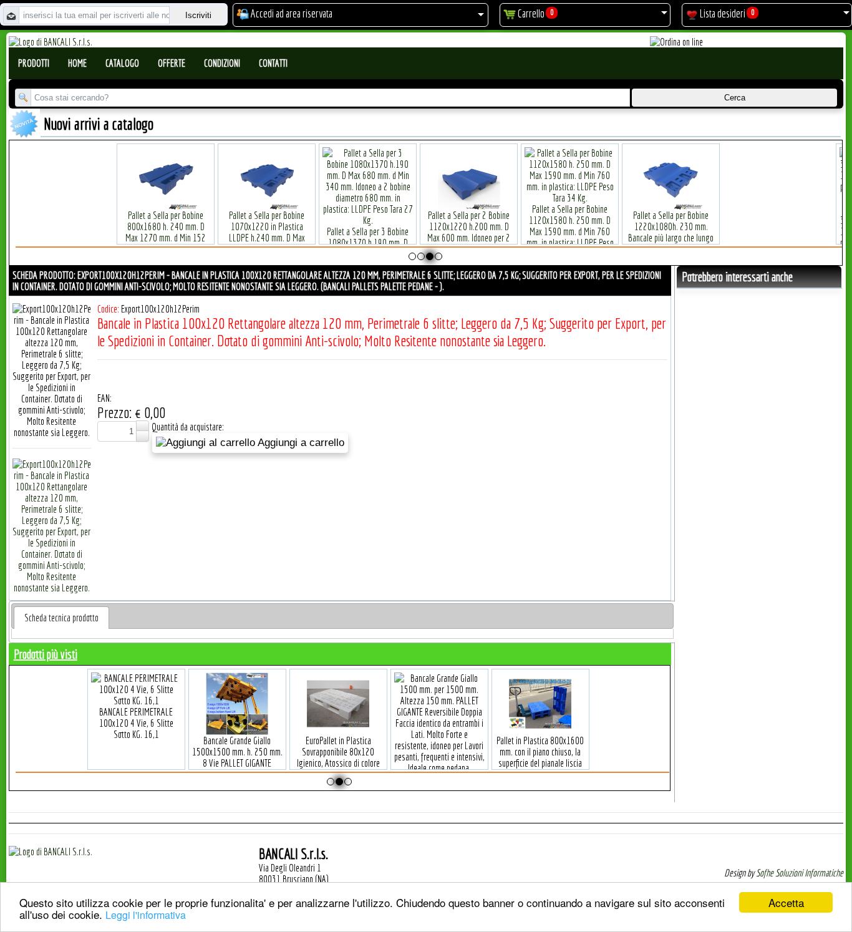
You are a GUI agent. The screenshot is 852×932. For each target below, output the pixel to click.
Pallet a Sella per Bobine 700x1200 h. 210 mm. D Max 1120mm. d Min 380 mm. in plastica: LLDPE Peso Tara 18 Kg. (394, 231)
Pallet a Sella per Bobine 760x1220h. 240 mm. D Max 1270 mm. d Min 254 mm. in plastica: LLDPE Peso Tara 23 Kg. (596, 231)
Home (77, 63)
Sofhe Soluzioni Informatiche (799, 872)
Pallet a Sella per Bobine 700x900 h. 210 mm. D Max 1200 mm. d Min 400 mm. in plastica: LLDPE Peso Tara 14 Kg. (495, 231)
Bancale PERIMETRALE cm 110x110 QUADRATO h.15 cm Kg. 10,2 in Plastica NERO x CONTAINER (473, 739)
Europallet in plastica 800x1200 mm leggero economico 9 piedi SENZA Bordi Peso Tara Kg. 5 (372, 739)
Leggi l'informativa (145, 915)
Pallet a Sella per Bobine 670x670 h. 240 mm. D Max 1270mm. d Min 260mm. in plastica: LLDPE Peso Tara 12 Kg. (293, 231)
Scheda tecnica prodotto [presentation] (61, 617)
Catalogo (122, 63)
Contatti (273, 63)
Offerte (171, 63)
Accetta (786, 902)
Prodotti (33, 63)
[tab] (61, 617)
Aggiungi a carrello (299, 443)
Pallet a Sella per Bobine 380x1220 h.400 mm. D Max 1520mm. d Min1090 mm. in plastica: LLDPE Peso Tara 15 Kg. (192, 231)
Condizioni (222, 63)
